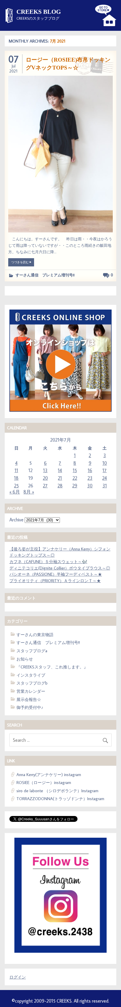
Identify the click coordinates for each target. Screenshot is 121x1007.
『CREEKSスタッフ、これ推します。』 (52, 667)
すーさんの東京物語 (34, 634)
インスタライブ (30, 675)
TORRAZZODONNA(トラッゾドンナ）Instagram (60, 798)
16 (90, 470)
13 (45, 470)
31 (104, 486)
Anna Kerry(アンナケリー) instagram (48, 774)
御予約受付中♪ (29, 707)
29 (74, 486)
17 (104, 470)
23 (90, 478)
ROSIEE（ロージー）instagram (43, 782)
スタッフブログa (36, 650)
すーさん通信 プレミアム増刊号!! (45, 275)
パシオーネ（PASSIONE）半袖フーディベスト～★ (55, 574)
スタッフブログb (32, 683)
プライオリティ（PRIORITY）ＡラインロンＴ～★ (55, 580)
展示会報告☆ (28, 699)
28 (60, 486)
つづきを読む (20, 262)
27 (45, 486)
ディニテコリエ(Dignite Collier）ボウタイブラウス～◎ (59, 568)
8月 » (28, 492)
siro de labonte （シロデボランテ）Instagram (57, 790)
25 (16, 486)
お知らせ (24, 659)
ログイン (17, 977)
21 (60, 478)
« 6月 (14, 492)
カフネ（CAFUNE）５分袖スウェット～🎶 (48, 561)
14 (60, 470)
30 (90, 486)
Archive (16, 520)
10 (104, 463)
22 (75, 478)
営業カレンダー (30, 691)
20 (45, 478)
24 (104, 478)
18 (16, 478)
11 (16, 470)
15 (75, 470)
